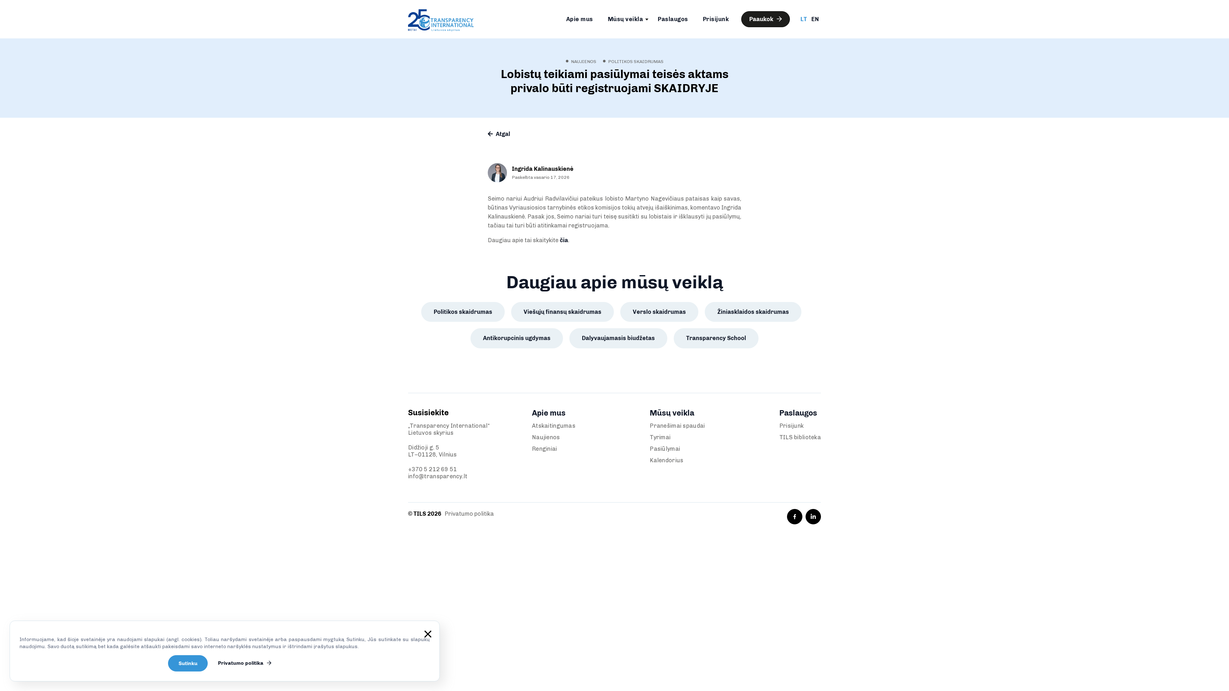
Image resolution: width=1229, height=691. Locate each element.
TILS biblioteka (800, 437)
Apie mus (579, 19)
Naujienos (546, 437)
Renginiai (544, 448)
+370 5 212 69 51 (432, 469)
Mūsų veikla (625, 19)
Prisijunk (716, 19)
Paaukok (762, 19)
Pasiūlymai (665, 448)
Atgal (502, 134)
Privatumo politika (469, 513)
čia (564, 240)
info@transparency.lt (438, 476)
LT (803, 19)
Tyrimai (660, 437)
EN (815, 19)
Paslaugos (673, 19)
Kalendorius (666, 460)
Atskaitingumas (553, 425)
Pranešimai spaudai (677, 425)
